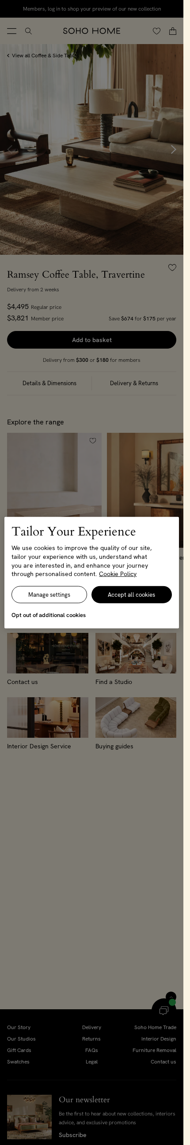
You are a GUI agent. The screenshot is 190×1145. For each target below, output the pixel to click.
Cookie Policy (118, 574)
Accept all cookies (131, 594)
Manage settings (49, 594)
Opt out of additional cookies (48, 614)
